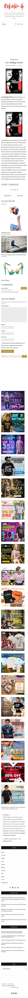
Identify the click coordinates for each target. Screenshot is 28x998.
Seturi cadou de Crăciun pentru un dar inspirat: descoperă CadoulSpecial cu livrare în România (11, 932)
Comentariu (5, 306)
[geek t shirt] (12, 422)
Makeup (3, 867)
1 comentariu (19, 65)
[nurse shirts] (12, 684)
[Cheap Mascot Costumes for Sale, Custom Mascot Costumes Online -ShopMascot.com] (14, 808)
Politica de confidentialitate (8, 985)
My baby (3, 870)
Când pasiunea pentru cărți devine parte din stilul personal (12, 944)
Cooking (3, 855)
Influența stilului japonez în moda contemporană (12, 947)
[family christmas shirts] (12, 597)
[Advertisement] (14, 42)
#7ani (11, 833)
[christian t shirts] (12, 794)
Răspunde (24, 288)
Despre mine (10, 984)
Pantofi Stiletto (5, 280)
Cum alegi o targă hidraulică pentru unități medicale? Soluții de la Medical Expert (13, 936)
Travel (2, 879)
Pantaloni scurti (5, 232)
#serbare (6, 833)
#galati (22, 833)
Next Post (20, 195)
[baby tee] (12, 575)
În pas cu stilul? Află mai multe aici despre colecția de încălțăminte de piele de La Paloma (13, 899)
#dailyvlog (6, 835)
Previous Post (7, 195)
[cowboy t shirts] (12, 641)
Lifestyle (3, 864)
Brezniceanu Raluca (5, 914)
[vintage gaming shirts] (12, 728)
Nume (3, 324)
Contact (4, 984)
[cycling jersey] (12, 619)
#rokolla (12, 835)
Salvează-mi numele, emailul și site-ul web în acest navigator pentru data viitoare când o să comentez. (13, 345)
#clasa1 (22, 831)
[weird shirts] (12, 531)
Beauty (2, 852)
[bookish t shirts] (12, 553)
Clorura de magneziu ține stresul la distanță (13, 254)
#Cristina (16, 833)
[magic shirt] (12, 400)
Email (3, 331)
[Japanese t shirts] (12, 750)
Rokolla (14, 993)
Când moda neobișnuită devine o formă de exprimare (13, 940)
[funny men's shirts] (12, 466)
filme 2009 (4, 184)
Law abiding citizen (13, 184)
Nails (2, 873)
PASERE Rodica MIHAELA (7, 897)
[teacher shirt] (12, 509)
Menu (3, 24)
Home (2, 861)
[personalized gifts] (12, 772)
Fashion (3, 858)
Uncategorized (14, 59)
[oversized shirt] (12, 488)
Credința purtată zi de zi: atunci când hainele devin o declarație (13, 951)
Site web (3, 337)
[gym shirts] (12, 706)
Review (2, 876)
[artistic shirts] (12, 444)
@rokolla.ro (6, 815)
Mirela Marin (4, 904)
